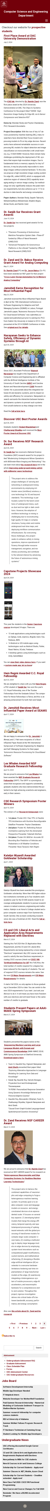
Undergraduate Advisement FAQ (21, 1361)
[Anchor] (2, 35)
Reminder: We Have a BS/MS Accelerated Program (21, 1494)
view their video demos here (23, 662)
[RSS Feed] (25, 1506)
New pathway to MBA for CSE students (20, 1459)
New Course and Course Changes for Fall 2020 (23, 1489)
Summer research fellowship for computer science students (22, 1413)
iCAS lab (10, 101)
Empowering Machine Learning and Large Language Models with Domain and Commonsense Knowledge (22, 1048)
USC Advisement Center (17, 1372)
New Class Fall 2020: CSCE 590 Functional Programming (21, 1483)
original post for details (17, 327)
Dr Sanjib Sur (9, 452)
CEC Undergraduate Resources (20, 1375)
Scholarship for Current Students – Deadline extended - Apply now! (22, 1476)
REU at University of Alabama (16, 1419)
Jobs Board (9, 1381)
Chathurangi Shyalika (13, 430)
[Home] (25, 4)
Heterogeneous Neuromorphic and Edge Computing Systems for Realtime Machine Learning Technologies (22, 1178)
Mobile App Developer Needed (16, 1391)
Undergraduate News (15, 1440)
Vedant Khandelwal (27, 427)
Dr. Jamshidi (34, 736)
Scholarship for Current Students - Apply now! (23, 1467)
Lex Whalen (34, 774)
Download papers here (14, 1058)
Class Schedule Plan (15, 1366)
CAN (32, 386)
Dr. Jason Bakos (32, 270)
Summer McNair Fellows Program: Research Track (22, 1424)
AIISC (29, 383)
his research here (29, 465)
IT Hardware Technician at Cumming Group (22, 1430)
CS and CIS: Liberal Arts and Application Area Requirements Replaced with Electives (22, 1454)
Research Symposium (28, 812)
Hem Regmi (41, 684)
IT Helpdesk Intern (11, 1395)
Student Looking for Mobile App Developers (22, 1434)
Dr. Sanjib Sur (9, 223)
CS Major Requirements (21, 975)
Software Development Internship (18, 1387)
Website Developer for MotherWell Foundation (23, 1399)
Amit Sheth (13, 1067)
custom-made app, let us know (18, 665)
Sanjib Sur (22, 687)
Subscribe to (9, 1336)
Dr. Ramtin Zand (32, 101)
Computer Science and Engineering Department (26, 13)
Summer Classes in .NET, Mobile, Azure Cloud (23, 1471)
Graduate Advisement (16, 1363)
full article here (18, 411)
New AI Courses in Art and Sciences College (22, 1463)
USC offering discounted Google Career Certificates (20, 1447)
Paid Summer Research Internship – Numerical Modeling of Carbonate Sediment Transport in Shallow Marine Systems (23, 1406)
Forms (9, 1369)
